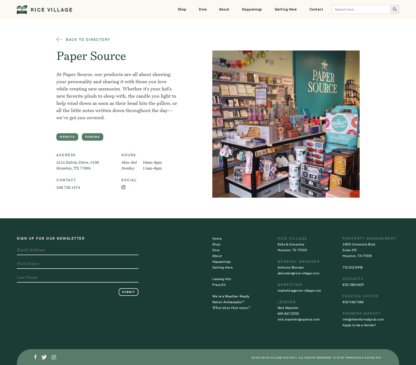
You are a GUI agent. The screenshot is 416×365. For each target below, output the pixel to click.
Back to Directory (88, 40)
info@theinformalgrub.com (363, 319)
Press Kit (219, 285)
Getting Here (286, 9)
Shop (182, 9)
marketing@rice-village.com (299, 290)
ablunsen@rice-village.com (298, 273)
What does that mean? (231, 308)
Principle (353, 357)
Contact (316, 9)
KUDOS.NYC (373, 357)
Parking (92, 136)
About (224, 9)
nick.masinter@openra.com (299, 319)
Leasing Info (221, 279)
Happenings (252, 9)
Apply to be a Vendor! (359, 325)
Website (67, 136)
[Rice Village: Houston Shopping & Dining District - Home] (44, 9)
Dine (203, 9)
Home (217, 238)
